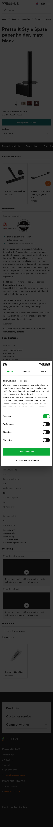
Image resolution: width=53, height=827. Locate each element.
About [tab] (43, 372)
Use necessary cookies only (26, 460)
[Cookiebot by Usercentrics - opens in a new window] (39, 364)
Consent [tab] (9, 372)
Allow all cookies (26, 452)
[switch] (46, 424)
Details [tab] (26, 372)
